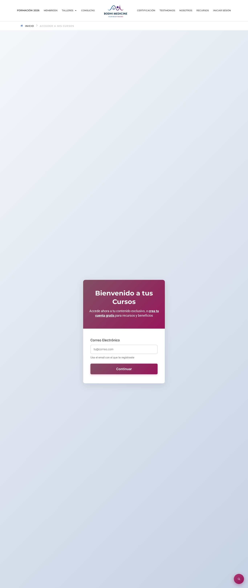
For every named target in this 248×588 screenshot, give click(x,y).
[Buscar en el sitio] (239, 579)
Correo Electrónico (105, 340)
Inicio (29, 25)
